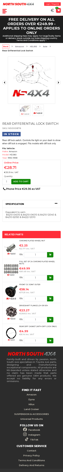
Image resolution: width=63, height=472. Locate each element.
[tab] (31, 204)
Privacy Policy (31, 455)
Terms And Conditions (31, 460)
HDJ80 (33, 46)
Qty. (21, 254)
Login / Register (52, 4)
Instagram (34, 434)
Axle (45, 46)
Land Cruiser (31, 409)
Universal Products (31, 418)
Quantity (8, 176)
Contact (31, 450)
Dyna (31, 399)
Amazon (19, 46)
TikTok (34, 439)
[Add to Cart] (50, 254)
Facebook (34, 429)
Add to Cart (21, 181)
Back (5, 46)
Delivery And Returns (31, 465)
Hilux (31, 404)
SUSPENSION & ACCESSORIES (31, 414)
